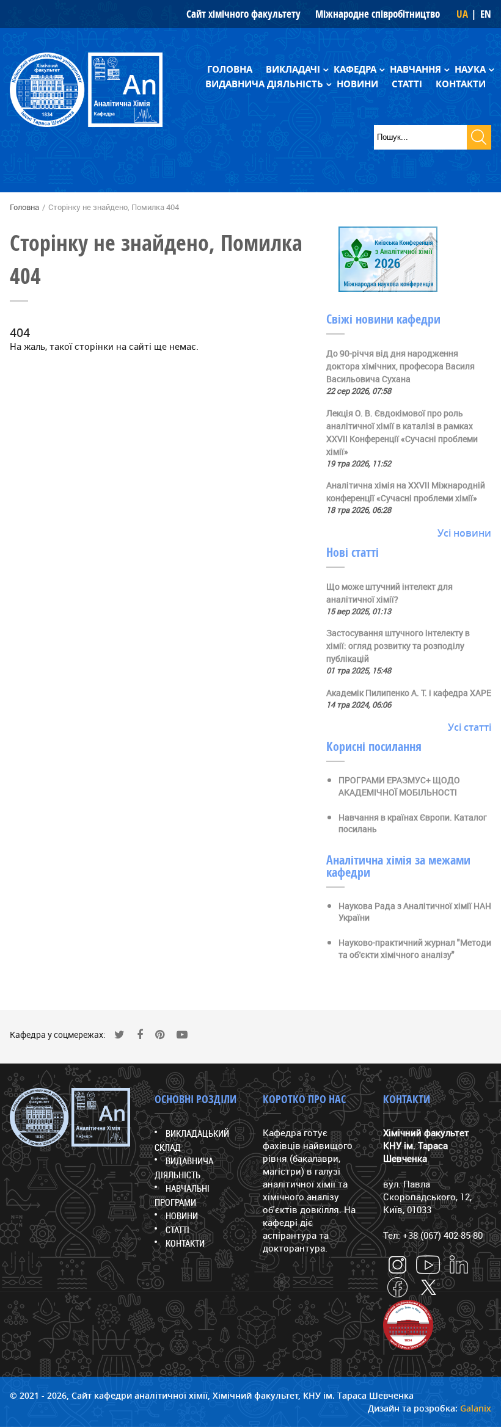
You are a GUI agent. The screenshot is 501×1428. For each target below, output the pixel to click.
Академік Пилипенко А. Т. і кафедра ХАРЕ (408, 692)
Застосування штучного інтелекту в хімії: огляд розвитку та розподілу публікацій (398, 645)
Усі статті (469, 727)
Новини (357, 84)
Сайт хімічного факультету (243, 14)
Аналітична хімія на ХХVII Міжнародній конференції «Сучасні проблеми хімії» (405, 491)
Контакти (461, 84)
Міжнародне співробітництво (377, 14)
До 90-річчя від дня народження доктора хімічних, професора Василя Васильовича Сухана (400, 366)
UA (462, 14)
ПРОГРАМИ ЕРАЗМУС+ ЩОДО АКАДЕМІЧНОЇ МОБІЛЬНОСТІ (399, 786)
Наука (470, 69)
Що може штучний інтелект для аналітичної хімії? (389, 593)
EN (485, 14)
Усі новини (464, 533)
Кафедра (355, 69)
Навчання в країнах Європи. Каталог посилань (412, 823)
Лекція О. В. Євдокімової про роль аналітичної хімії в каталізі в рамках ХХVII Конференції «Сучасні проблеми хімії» (402, 432)
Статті (407, 84)
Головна (229, 69)
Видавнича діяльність (264, 84)
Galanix (475, 1408)
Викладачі (293, 69)
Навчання (415, 69)
